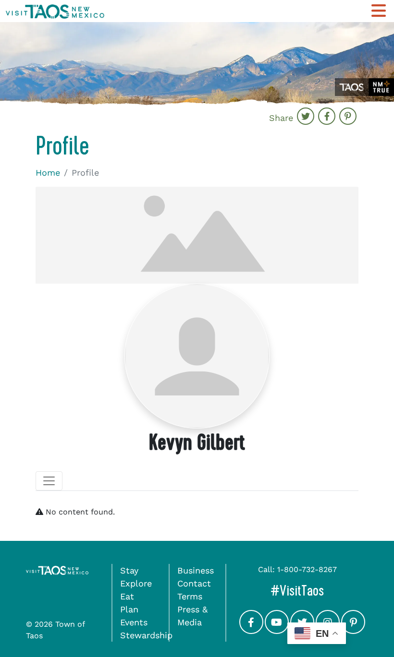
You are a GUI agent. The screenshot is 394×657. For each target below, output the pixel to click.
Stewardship (146, 635)
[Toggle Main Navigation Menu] (378, 11)
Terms (189, 596)
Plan (129, 609)
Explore (136, 583)
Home (48, 172)
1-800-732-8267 (307, 569)
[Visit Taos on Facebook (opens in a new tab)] (251, 630)
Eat (127, 596)
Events (134, 622)
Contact (194, 583)
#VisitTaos (319, 590)
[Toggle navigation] (49, 480)
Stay (129, 570)
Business (195, 570)
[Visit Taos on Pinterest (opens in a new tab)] (353, 630)
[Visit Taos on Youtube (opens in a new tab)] (277, 630)
